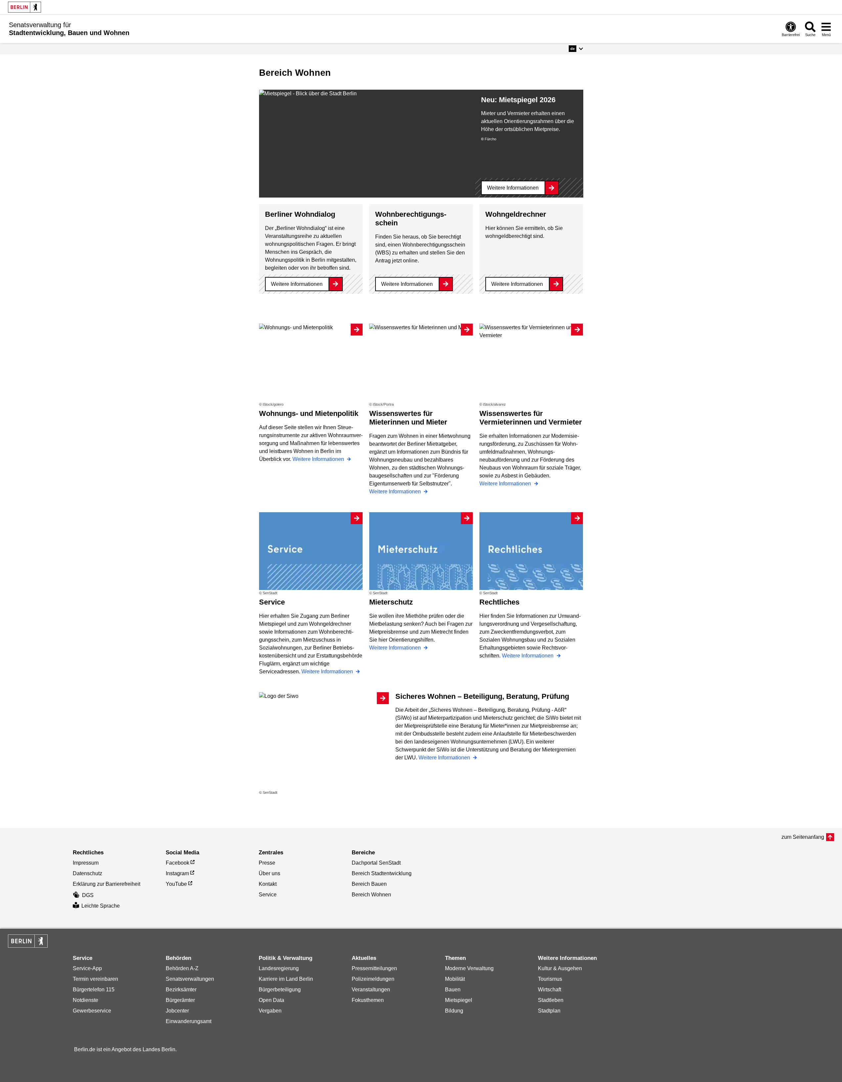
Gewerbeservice (92, 1011)
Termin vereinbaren (95, 979)
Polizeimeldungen (373, 979)
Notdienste (85, 1000)
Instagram (177, 873)
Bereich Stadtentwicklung (382, 873)
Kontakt (268, 884)
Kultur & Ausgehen (560, 968)
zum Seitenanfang (802, 837)
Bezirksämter (181, 989)
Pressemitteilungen (374, 968)
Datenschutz (87, 873)
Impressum (86, 863)
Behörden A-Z (182, 968)
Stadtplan (549, 1011)
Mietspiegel (458, 1000)
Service (268, 894)
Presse (267, 863)
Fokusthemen (368, 1000)
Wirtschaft (549, 989)
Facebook (177, 863)
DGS (88, 895)
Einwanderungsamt (188, 1021)
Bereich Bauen (369, 884)
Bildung (454, 1011)
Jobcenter (177, 1011)
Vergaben (270, 1011)
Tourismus (550, 979)
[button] (576, 48)
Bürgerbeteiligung (280, 989)
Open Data (271, 1000)
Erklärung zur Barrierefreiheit (106, 884)
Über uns (269, 873)
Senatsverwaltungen (190, 979)
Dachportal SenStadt (376, 863)
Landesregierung (279, 968)
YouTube (176, 884)
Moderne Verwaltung (469, 968)
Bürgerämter (180, 1000)
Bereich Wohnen (371, 894)
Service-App (87, 968)
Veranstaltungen (371, 989)
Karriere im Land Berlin (286, 979)
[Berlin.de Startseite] (24, 7)
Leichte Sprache (100, 906)
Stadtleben (550, 1000)
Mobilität (455, 979)
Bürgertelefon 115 (93, 989)
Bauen (453, 989)
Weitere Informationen (513, 188)
